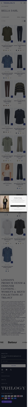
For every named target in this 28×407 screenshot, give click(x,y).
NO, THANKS (18, 207)
